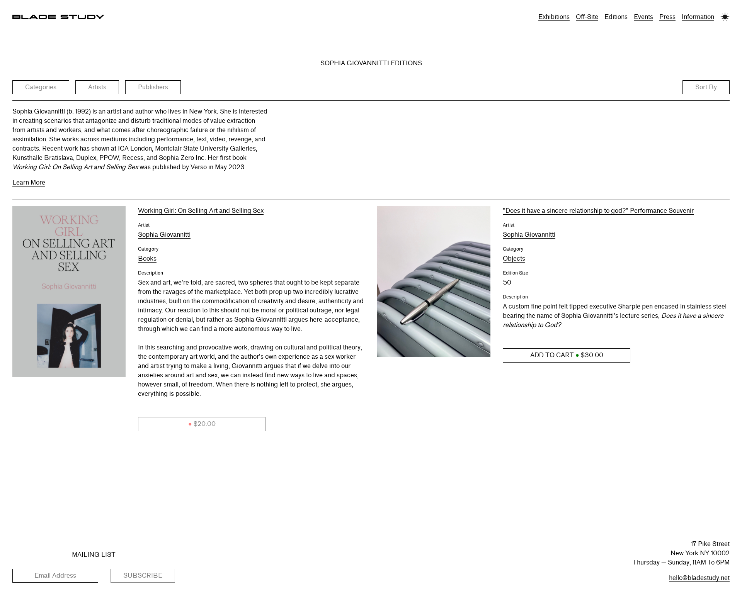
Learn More (28, 182)
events (643, 16)
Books (147, 258)
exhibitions (554, 16)
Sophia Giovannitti (164, 234)
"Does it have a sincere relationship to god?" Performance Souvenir (598, 210)
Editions (616, 16)
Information (698, 16)
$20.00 (202, 423)
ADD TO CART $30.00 (566, 355)
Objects (514, 258)
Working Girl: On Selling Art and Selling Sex (201, 210)
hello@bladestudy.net (699, 577)
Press (667, 16)
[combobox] (40, 87)
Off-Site (587, 16)
